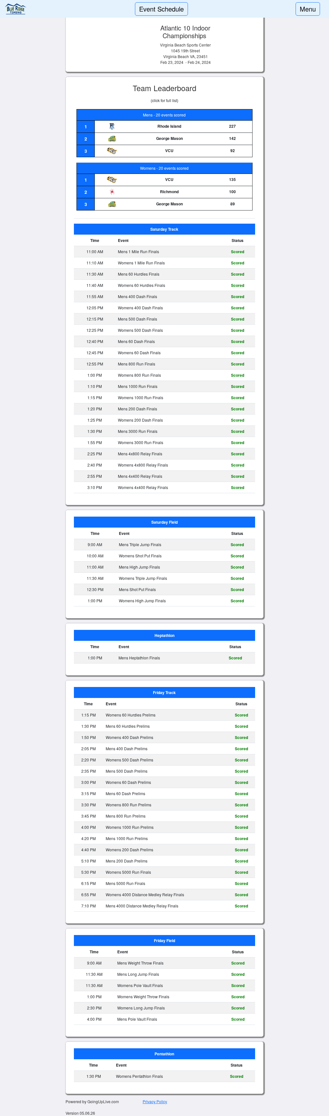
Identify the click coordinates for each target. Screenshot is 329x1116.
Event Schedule (161, 8)
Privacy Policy (155, 1101)
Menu (308, 8)
